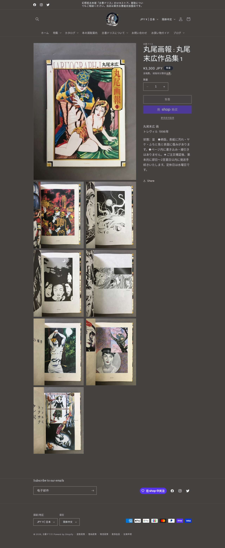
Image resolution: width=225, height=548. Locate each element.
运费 (168, 73)
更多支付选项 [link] (167, 118)
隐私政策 (92, 534)
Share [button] (151, 180)
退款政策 (81, 534)
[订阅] (93, 490)
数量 (145, 79)
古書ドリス (48, 534)
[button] (37, 19)
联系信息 (116, 534)
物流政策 (104, 534)
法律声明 (127, 534)
